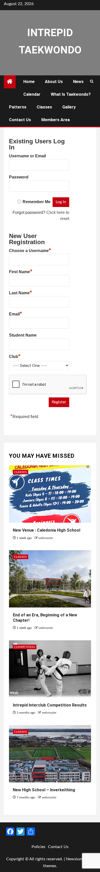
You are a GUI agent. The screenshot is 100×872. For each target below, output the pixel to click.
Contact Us (20, 119)
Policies (38, 847)
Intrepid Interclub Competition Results (50, 705)
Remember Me (37, 202)
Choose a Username (30, 250)
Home (29, 81)
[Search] (91, 82)
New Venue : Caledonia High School (46, 530)
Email (15, 313)
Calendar (32, 94)
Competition (24, 646)
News (78, 81)
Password (18, 177)
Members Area (55, 119)
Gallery (69, 107)
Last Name (20, 292)
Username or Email (27, 156)
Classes (44, 107)
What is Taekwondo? (71, 94)
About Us (54, 81)
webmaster (45, 537)
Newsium (74, 859)
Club (15, 356)
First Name (20, 271)
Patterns (17, 107)
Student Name (23, 335)
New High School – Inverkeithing (44, 789)
